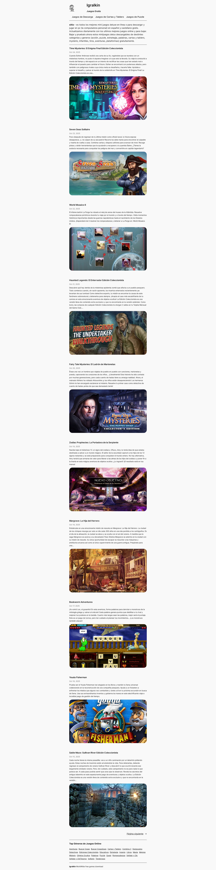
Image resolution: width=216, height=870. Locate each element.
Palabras (94, 855)
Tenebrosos (100, 859)
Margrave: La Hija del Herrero (84, 521)
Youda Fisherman (78, 677)
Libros (129, 852)
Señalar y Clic (132, 855)
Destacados (137, 849)
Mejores (142, 852)
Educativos (104, 852)
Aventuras (73, 849)
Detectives (73, 852)
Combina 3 (126, 849)
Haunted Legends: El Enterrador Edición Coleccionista (96, 280)
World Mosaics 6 (77, 205)
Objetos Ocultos (83, 855)
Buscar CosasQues (98, 849)
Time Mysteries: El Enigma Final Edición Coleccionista (96, 48)
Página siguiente (137, 834)
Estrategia (114, 852)
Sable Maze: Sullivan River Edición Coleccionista (93, 752)
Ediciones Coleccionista (88, 852)
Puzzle (102, 855)
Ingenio (122, 852)
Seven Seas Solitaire (79, 129)
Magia (135, 852)
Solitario (91, 859)
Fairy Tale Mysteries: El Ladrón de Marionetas (92, 364)
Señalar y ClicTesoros (78, 859)
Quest (108, 855)
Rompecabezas (118, 855)
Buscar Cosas (84, 849)
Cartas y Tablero (114, 849)
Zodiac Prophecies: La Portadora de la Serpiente (93, 442)
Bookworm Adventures (80, 602)
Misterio (72, 855)
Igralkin (93, 5)
